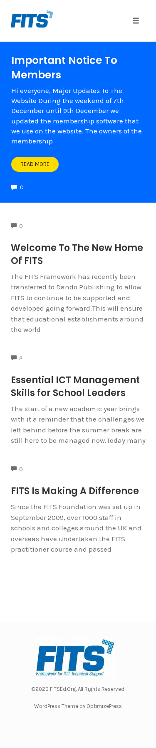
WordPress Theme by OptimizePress (78, 706)
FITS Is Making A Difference (75, 490)
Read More (35, 164)
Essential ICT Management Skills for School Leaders (75, 386)
